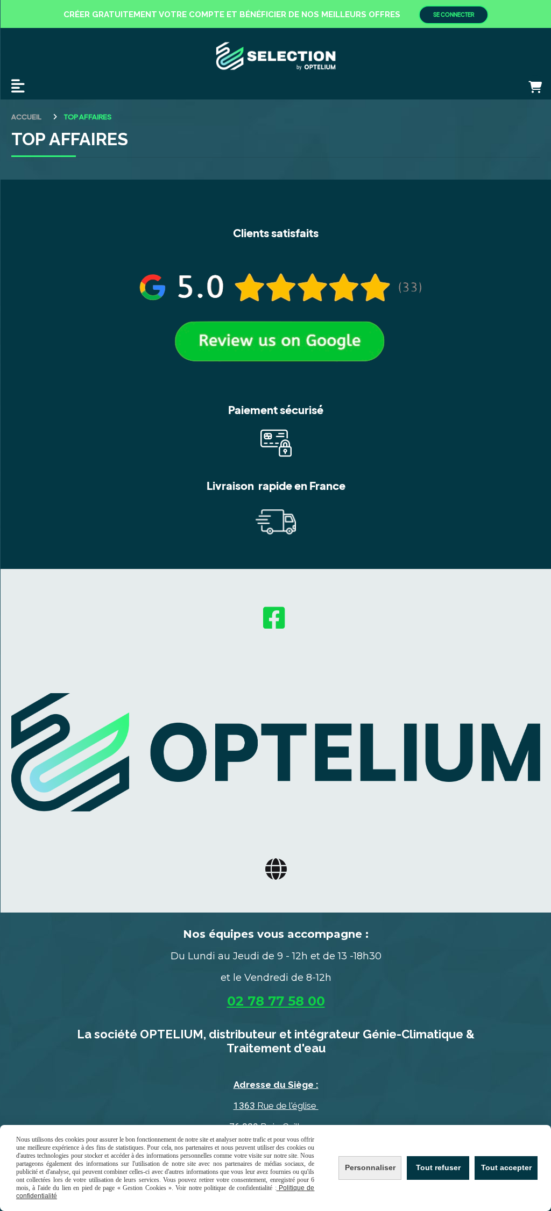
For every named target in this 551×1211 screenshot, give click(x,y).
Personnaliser (370, 1167)
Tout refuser (438, 1167)
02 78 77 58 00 (276, 1001)
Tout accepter (506, 1167)
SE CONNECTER (453, 14)
